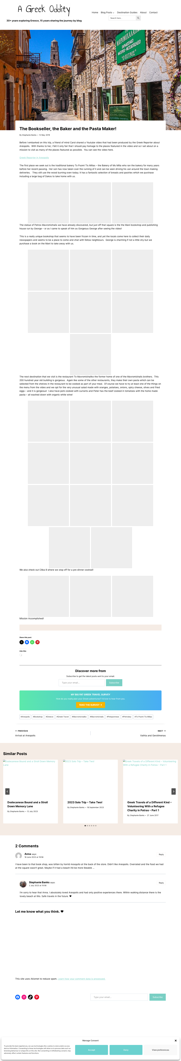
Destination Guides (127, 12)
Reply (161, 854)
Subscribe (114, 682)
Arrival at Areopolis (25, 733)
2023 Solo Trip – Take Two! (84, 802)
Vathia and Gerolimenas (153, 733)
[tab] (85, 825)
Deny (126, 1050)
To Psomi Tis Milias (143, 717)
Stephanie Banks (29, 135)
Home (95, 12)
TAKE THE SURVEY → (90, 705)
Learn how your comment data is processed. (81, 978)
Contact (153, 12)
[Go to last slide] (7, 791)
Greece (49, 717)
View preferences (160, 1050)
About (143, 12)
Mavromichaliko (79, 717)
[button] (175, 1040)
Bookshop (38, 717)
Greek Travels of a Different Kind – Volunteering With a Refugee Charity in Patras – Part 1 (149, 806)
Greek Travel (63, 717)
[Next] (173, 791)
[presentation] (30, 778)
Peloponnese (113, 717)
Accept (91, 1050)
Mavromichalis (96, 717)
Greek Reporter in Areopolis (34, 157)
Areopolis (25, 717)
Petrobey (126, 717)
